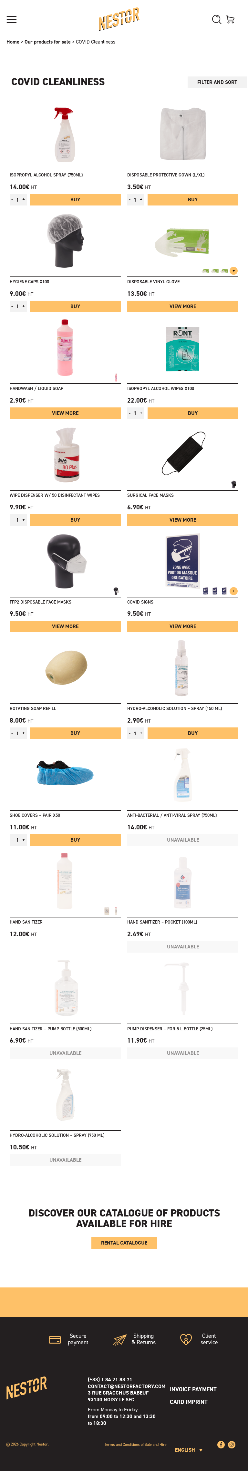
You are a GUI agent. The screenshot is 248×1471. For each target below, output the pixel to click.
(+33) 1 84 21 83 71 (110, 1379)
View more (183, 306)
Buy (75, 199)
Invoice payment (193, 1389)
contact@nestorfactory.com (127, 1386)
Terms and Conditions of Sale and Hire (136, 1444)
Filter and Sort (217, 82)
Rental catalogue (124, 1242)
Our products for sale (48, 41)
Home (12, 41)
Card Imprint (189, 1402)
